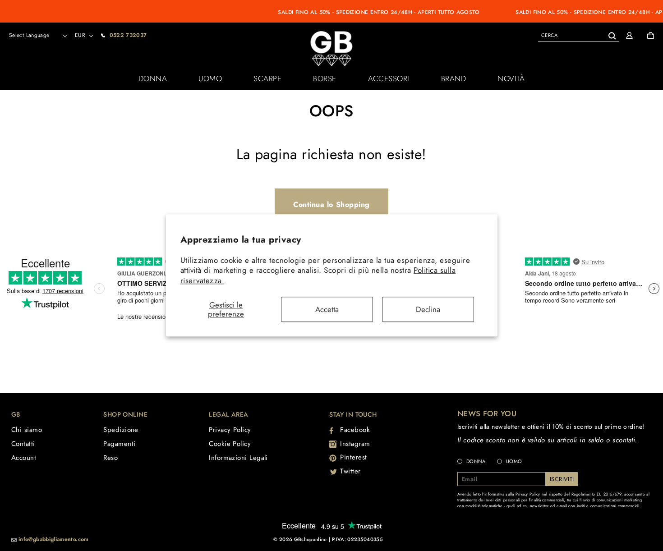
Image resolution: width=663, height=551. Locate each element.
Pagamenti (119, 444)
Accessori (389, 78)
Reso (110, 458)
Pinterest (353, 457)
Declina (428, 309)
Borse (324, 78)
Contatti (23, 444)
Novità (511, 78)
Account (23, 458)
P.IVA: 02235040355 (357, 539)
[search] (578, 34)
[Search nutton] (611, 34)
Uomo (210, 78)
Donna (152, 78)
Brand (453, 78)
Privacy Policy (230, 430)
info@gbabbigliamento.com (53, 539)
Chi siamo (26, 430)
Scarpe (267, 78)
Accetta (327, 309)
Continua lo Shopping (331, 204)
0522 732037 (128, 35)
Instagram (355, 444)
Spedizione (120, 430)
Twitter (350, 471)
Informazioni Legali (238, 458)
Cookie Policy (230, 444)
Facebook (355, 430)
